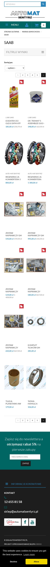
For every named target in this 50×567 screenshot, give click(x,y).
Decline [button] (13, 562)
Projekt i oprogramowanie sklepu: (23, 544)
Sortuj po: (8, 62)
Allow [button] (36, 562)
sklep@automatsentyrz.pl (21, 511)
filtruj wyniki (17, 52)
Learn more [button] (29, 554)
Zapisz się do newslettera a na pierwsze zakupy (24, 444)
